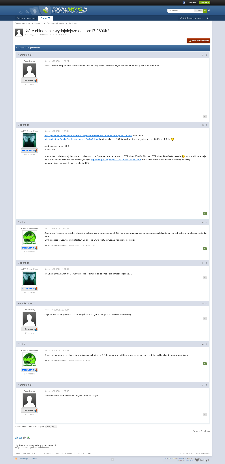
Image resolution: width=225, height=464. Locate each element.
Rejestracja (205, 2)
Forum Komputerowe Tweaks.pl (26, 453)
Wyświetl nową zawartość (191, 18)
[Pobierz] (28, 437)
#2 (203, 125)
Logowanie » (192, 2)
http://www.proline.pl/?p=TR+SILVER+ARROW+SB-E (116, 159)
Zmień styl (24, 459)
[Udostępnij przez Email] (20, 437)
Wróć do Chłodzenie (201, 431)
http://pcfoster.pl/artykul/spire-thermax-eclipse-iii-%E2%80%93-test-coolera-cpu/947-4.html (88, 135)
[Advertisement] (126, 88)
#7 (203, 385)
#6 (203, 344)
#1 (203, 55)
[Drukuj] (24, 437)
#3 (203, 222)
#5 (203, 304)
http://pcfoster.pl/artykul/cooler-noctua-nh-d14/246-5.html (72, 139)
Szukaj (88, 453)
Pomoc (34, 459)
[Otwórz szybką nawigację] (207, 18)
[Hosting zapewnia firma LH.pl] (186, 460)
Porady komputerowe (26, 18)
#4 (203, 263)
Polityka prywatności (202, 453)
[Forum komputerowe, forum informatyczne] (53, 10)
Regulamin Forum (186, 453)
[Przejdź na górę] (112, 459)
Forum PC (45, 18)
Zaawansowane (209, 10)
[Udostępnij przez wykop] (16, 437)
